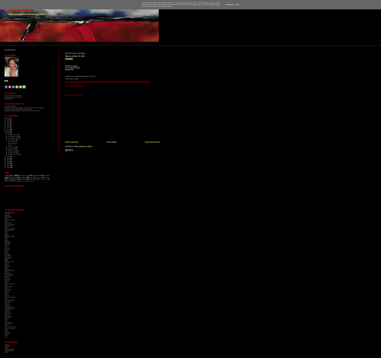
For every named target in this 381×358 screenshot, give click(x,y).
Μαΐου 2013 (11, 149)
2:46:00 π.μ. (92, 76)
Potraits (47, 177)
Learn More (229, 4)
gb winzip (7, 278)
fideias (6, 272)
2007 (8, 165)
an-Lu (6, 239)
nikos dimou (8, 306)
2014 (8, 131)
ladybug (7, 292)
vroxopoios (8, 333)
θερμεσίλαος (8, 223)
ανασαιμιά (8, 214)
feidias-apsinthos (9, 270)
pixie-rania (7, 313)
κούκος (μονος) (9, 226)
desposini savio (9, 261)
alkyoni (7, 237)
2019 (8, 122)
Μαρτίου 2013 (12, 152)
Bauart (6, 251)
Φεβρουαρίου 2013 (13, 154)
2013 (8, 133)
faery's (6, 267)
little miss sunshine (10, 297)
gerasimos (8, 279)
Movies (16, 181)
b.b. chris (7, 249)
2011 (8, 158)
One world (7, 346)
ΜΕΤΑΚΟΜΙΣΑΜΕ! (10, 50)
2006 (8, 167)
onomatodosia (9, 309)
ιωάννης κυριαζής (10, 224)
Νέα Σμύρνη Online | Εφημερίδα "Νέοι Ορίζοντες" (19, 109)
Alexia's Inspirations (10, 106)
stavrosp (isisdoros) (10, 327)
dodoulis (7, 263)
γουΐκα (6, 218)
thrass (6, 330)
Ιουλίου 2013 (12, 140)
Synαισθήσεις (21, 10)
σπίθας (7, 227)
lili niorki (7, 295)
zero (6, 335)
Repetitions (22, 181)
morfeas (7, 303)
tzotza (6, 331)
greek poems (8, 286)
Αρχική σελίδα (111, 142)
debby (6, 260)
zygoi (6, 352)
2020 (8, 120)
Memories (12, 177)
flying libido (8, 273)
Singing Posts (8, 181)
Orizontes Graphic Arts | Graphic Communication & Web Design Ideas (25, 107)
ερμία (6, 221)
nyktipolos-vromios (10, 307)
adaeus (7, 234)
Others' (15, 179)
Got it (237, 4)
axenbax (7, 248)
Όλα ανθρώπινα (12, 143)
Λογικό (69, 58)
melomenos (8, 301)
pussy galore (8, 316)
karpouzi (7, 291)
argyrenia (7, 245)
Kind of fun (33, 179)
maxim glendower (10, 300)
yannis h (7, 334)
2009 (8, 162)
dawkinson (8, 258)
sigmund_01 (8, 324)
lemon (6, 294)
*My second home (10, 212)
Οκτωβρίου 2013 (13, 136)
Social (47, 175)
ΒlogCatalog (8, 217)
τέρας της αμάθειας (10, 228)
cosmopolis (8, 255)
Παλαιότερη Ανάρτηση (152, 142)
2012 (8, 156)
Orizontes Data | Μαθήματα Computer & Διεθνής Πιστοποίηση (22, 110)
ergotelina (7, 266)
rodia (6, 319)
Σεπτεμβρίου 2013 (13, 138)
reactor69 (7, 318)
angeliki (7, 240)
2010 (8, 160)
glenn (6, 282)
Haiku (71, 79)
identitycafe (8, 289)
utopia (6, 347)
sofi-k (6, 325)
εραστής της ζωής (10, 220)
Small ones (24, 175)
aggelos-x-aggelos (10, 236)
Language (29, 181)
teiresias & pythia (10, 328)
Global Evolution (9, 283)
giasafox (7, 281)
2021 (8, 118)
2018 (8, 123)
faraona (7, 269)
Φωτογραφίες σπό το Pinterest (13, 97)
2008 (8, 163)
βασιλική (7, 215)
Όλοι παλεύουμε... (13, 142)
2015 (8, 129)
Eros (8, 179)
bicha (6, 252)
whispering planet (9, 349)
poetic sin (7, 315)
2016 (8, 127)
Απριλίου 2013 (12, 151)
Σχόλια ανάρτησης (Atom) (83, 146)
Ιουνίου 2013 (12, 147)
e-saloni (7, 345)
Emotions (36, 175)
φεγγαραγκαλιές (9, 230)
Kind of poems (43, 179)
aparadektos (8, 242)
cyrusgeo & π (8, 257)
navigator (7, 304)
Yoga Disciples (9, 350)
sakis (6, 321)
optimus (7, 310)
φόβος (6, 231)
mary (6, 298)
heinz (6, 288)
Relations (38, 177)
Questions (24, 179)
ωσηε (6, 233)
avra (6, 246)
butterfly (7, 254)
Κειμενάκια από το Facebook (13, 95)
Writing (23, 177)
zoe (6, 337)
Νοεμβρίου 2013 (13, 134)
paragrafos (8, 312)
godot (6, 285)
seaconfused (8, 322)
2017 (8, 125)
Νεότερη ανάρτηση (71, 142)
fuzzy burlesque (9, 275)
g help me (7, 276)
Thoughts (75, 79)
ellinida (7, 264)
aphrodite (7, 243)
